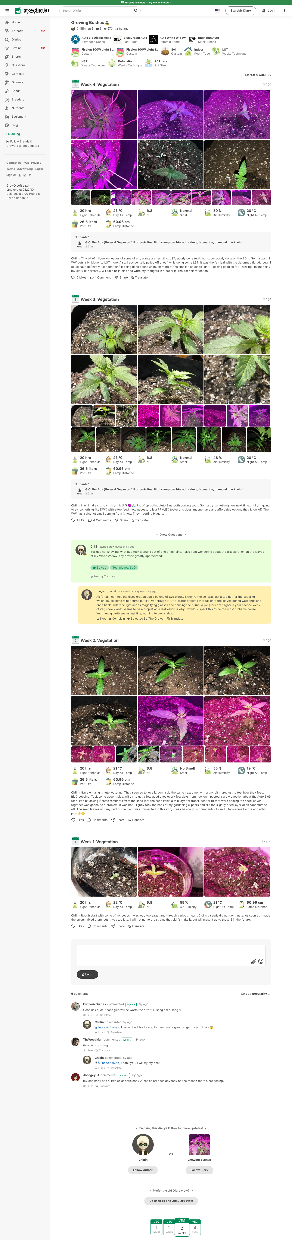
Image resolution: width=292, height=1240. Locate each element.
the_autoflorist (106, 591)
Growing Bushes (199, 1159)
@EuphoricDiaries (107, 1027)
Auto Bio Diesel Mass (96, 37)
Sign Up (11, 175)
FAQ (26, 162)
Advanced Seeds (93, 41)
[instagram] (25, 177)
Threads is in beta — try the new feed (147, 2)
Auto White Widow (172, 37)
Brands (24, 141)
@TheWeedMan (108, 1063)
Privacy (36, 162)
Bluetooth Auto (208, 37)
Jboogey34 (91, 1075)
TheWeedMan (92, 1039)
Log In (272, 10)
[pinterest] (29, 177)
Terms (10, 169)
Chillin (81, 28)
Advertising (25, 169)
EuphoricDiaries (94, 1004)
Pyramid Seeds (169, 41)
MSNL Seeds (207, 41)
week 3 (131, 1004)
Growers (12, 145)
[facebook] (20, 177)
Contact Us (13, 162)
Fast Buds (130, 41)
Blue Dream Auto (135, 37)
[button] (285, 11)
